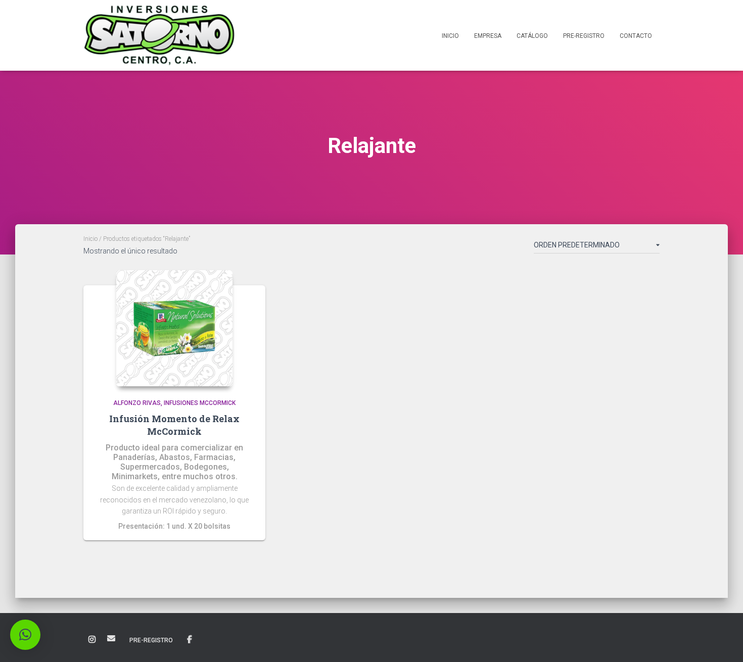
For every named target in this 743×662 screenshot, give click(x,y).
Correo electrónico (111, 638)
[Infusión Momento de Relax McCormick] (174, 328)
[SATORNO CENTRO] (159, 35)
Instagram (92, 639)
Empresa (487, 35)
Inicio (450, 35)
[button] (25, 635)
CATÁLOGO (532, 35)
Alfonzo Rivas (137, 402)
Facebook (189, 639)
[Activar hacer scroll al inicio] (723, 641)
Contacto (636, 35)
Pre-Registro (584, 35)
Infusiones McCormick (200, 402)
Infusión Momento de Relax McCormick (174, 425)
